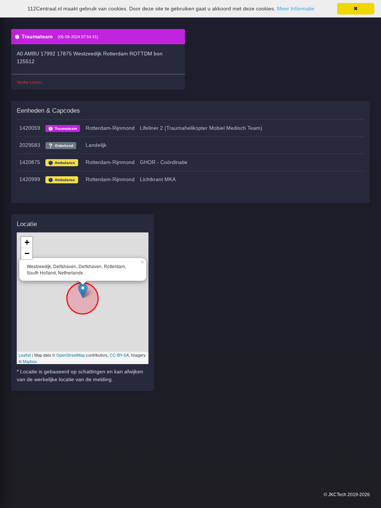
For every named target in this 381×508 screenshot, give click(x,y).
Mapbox (30, 361)
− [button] (27, 253)
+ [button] (27, 242)
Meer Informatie (295, 9)
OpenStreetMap (70, 355)
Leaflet (25, 355)
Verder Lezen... (30, 82)
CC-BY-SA (119, 355)
